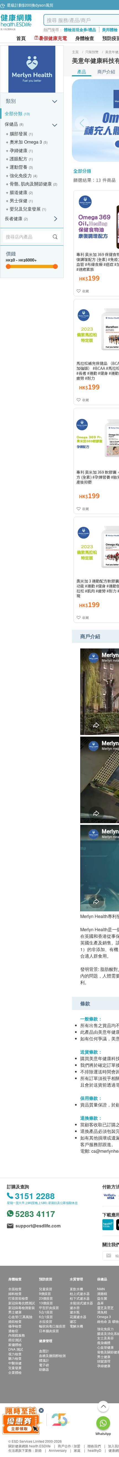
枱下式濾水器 (80, 1298)
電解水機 (76, 1326)
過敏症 (13, 1330)
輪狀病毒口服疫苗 (52, 1326)
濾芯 (73, 1321)
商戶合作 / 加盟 (69, 1445)
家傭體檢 (15, 1344)
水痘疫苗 (45, 1321)
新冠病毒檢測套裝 (21, 1307)
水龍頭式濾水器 (81, 1302)
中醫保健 (15, 1363)
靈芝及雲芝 (105, 1307)
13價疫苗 (46, 1302)
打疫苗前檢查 (18, 1298)
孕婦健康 (103, 1365)
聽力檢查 (15, 1358)
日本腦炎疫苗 (49, 1330)
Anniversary (58, 1450)
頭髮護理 (103, 1361)
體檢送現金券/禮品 (80, 29)
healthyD (94, 1450)
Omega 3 (104, 1316)
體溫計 (44, 1360)
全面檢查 (15, 1288)
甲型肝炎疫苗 (49, 1307)
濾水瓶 (75, 1312)
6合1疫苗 (46, 1316)
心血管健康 (105, 1347)
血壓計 (44, 1350)
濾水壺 (75, 1307)
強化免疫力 (105, 1328)
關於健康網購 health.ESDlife (29, 1445)
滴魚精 (102, 1312)
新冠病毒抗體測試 (21, 1302)
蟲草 (100, 1302)
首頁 (21, 38)
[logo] (16, 30)
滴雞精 (102, 1293)
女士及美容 (105, 1337)
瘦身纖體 (103, 1342)
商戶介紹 (106, 71)
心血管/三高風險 (20, 1316)
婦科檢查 (15, 1293)
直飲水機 (76, 1288)
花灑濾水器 (78, 1316)
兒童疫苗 (45, 1288)
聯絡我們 (94, 1445)
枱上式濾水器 (80, 1293)
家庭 (77, 1450)
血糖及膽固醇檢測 (52, 1355)
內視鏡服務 (16, 1335)
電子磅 (44, 1364)
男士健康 (15, 1312)
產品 (81, 71)
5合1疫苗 (46, 1312)
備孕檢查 (15, 1326)
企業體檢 (15, 1372)
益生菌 (102, 1298)
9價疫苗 (45, 1293)
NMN (101, 1288)
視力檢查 (15, 1353)
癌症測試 (15, 1339)
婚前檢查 (15, 1321)
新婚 (38, 1450)
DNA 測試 (15, 1349)
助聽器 (44, 1369)
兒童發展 (15, 1367)
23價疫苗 (46, 1298)
